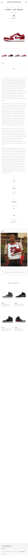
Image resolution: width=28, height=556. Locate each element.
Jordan (14, 188)
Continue (3, 553)
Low (14, 215)
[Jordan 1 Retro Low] (10, 55)
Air (14, 208)
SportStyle (14, 201)
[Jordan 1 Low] (4, 55)
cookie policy (22, 551)
